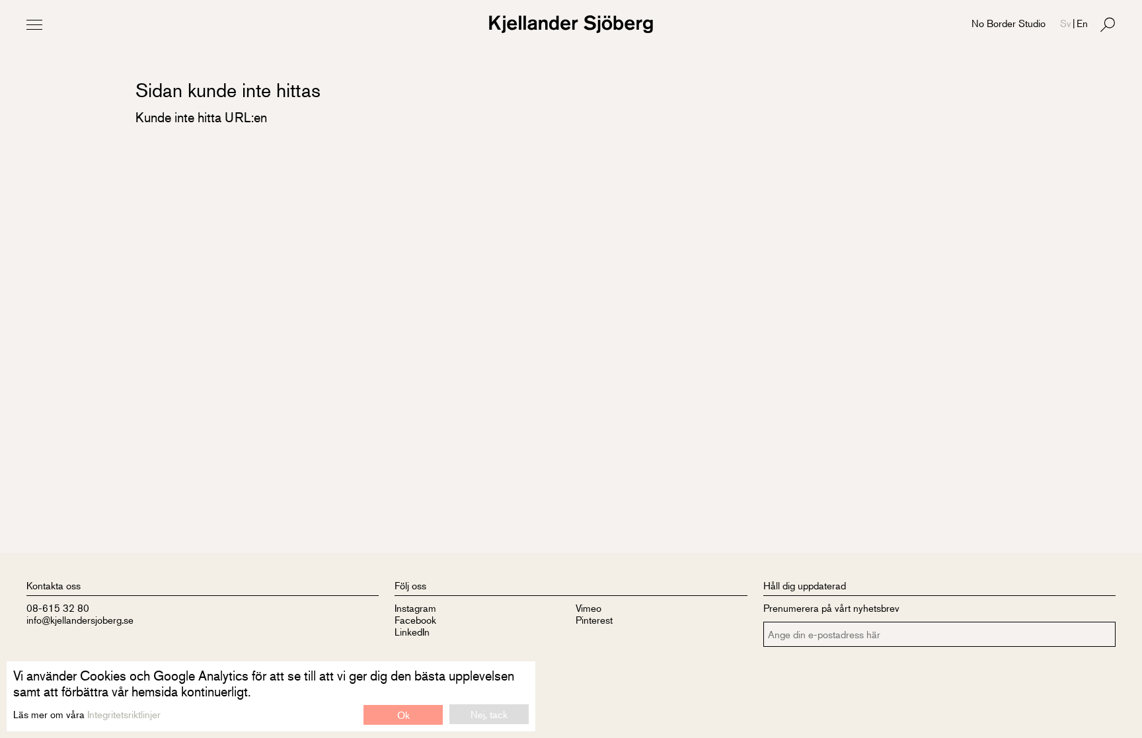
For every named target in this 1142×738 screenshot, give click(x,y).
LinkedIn (412, 631)
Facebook (415, 619)
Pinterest (594, 619)
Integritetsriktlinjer (124, 714)
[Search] (1108, 24)
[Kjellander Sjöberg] (571, 24)
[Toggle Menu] (34, 24)
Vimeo (588, 607)
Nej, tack (489, 714)
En (1082, 23)
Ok (403, 714)
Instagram (415, 607)
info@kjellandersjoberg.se (79, 619)
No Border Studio (1008, 23)
